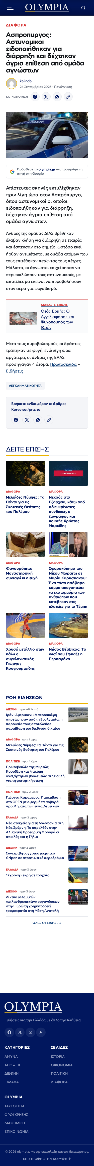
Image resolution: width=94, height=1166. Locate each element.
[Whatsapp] (57, 96)
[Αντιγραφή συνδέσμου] (68, 96)
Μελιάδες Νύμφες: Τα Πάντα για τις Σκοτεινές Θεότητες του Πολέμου (25, 504)
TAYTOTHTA (15, 1106)
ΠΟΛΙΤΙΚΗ (59, 1073)
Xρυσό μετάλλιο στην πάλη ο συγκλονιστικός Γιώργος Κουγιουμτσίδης (25, 659)
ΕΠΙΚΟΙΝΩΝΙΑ (17, 1131)
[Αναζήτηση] (83, 8)
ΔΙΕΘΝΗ (12, 1073)
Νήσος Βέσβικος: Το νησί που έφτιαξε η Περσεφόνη (67, 654)
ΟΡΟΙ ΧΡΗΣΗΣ (16, 1114)
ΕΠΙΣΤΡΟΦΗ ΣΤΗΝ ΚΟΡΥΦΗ (47, 1159)
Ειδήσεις (14, 371)
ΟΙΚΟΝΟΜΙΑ (62, 1065)
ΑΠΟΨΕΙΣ (13, 1065)
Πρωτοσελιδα (63, 364)
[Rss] (41, 1032)
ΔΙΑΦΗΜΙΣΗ (15, 1123)
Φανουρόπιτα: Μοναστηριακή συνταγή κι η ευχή (22, 573)
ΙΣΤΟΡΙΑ (58, 1056)
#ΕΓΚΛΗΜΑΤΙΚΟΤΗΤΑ (25, 386)
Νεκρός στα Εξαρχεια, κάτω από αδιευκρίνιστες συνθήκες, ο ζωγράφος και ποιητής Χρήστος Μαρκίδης (67, 511)
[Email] (30, 1032)
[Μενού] (10, 8)
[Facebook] (35, 96)
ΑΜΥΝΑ (11, 1056)
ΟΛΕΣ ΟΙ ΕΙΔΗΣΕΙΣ (47, 923)
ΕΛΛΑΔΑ (12, 1082)
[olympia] (47, 8)
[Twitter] (46, 96)
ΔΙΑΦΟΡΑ (16, 25)
